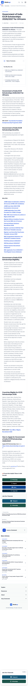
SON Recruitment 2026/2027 (12, 243)
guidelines (14, 466)
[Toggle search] (19, 2)
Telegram (15, 501)
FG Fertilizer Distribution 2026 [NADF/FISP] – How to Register (12, 80)
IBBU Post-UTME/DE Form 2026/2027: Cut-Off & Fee (14, 70)
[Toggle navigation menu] (25, 2)
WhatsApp (15, 505)
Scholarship (7, 5)
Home (2, 5)
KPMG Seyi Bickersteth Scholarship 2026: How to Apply (13, 75)
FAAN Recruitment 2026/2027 (12, 240)
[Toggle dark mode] (22, 2)
